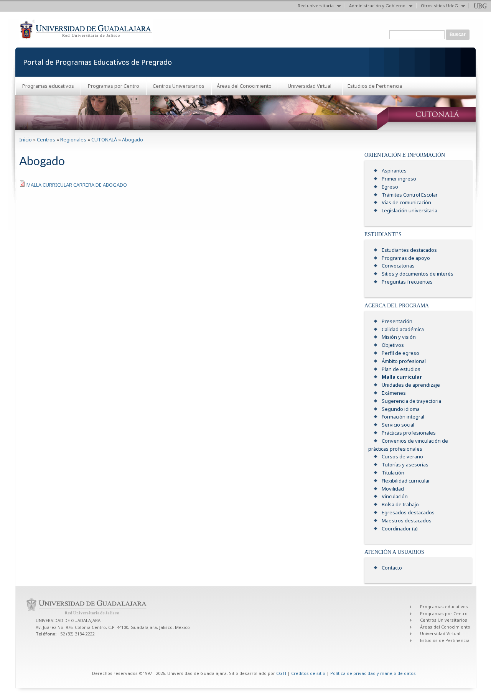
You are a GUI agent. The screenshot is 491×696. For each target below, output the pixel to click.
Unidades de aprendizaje (411, 384)
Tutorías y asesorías (405, 464)
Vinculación (395, 496)
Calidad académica (403, 329)
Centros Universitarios (178, 85)
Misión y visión (399, 336)
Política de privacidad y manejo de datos (373, 673)
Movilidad (393, 488)
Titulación (393, 472)
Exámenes (394, 392)
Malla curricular (402, 376)
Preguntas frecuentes (407, 281)
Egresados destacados (408, 512)
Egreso (390, 186)
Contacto (392, 567)
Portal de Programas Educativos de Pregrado (97, 62)
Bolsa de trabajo (400, 504)
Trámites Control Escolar (410, 194)
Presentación (397, 321)
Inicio (25, 139)
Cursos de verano (402, 456)
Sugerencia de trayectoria (411, 400)
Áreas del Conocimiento (244, 85)
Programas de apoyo (406, 257)
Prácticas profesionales (409, 432)
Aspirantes (394, 170)
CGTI (281, 673)
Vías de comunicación (406, 202)
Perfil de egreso (400, 353)
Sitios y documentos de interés (417, 273)
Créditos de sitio (308, 673)
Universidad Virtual (309, 85)
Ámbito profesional (404, 361)
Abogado (132, 139)
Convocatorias (398, 265)
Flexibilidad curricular (406, 480)
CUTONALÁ (104, 139)
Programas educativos (48, 85)
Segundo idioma (401, 408)
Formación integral (403, 416)
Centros (46, 139)
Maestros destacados (407, 520)
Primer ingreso (399, 178)
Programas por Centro (113, 85)
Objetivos (393, 344)
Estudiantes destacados (409, 249)
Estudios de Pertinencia (375, 85)
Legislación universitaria (409, 210)
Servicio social (398, 424)
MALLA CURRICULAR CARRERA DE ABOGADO (76, 184)
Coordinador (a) (400, 528)
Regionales (73, 139)
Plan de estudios (401, 369)
